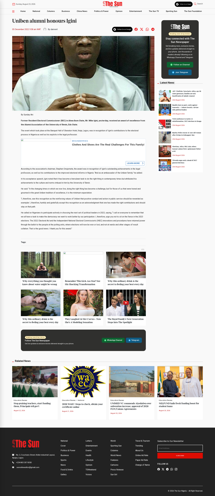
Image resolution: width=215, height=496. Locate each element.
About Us (139, 450)
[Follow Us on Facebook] (158, 469)
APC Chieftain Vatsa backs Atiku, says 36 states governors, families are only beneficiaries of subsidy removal (186, 93)
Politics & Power (101, 11)
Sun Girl (113, 474)
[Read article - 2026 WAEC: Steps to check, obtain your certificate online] (83, 381)
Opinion (119, 11)
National (36, 11)
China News (82, 11)
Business (66, 11)
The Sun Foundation (193, 11)
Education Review (20, 400)
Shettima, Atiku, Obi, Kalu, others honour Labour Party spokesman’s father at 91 (186, 149)
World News (115, 455)
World (113, 441)
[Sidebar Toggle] (13, 11)
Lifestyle (89, 460)
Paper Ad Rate (141, 460)
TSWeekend (91, 469)
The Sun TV (154, 11)
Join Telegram (181, 72)
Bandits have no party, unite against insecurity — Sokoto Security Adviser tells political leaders (185, 107)
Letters (89, 441)
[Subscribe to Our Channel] (167, 469)
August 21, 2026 (67, 411)
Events (89, 450)
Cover (63, 446)
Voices (89, 474)
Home (23, 11)
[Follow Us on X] (163, 469)
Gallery (64, 474)
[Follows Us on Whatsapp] (147, 29)
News (63, 465)
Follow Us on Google (185, 4)
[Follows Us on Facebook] (136, 29)
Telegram (135, 340)
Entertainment (135, 11)
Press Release (117, 469)
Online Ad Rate (141, 455)
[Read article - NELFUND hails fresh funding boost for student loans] (180, 381)
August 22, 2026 (19, 410)
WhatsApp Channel (114, 340)
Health (88, 455)
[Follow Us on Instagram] (176, 469)
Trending (139, 446)
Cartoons (114, 465)
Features (114, 460)
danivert (54, 29)
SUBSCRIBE (180, 455)
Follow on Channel (182, 65)
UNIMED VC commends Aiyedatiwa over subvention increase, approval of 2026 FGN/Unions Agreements (130, 406)
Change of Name (142, 465)
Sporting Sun (171, 11)
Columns (51, 11)
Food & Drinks (67, 469)
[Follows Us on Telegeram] (152, 29)
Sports (63, 460)
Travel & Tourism (142, 441)
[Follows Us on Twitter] (141, 29)
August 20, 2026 (116, 413)
